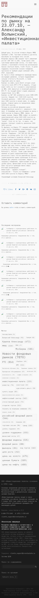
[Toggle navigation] (35, 4)
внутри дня (31, 371)
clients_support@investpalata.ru (14, 517)
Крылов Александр (16, 341)
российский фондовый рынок (17, 417)
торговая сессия (11, 425)
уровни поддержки (15, 432)
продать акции (8, 412)
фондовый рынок (13, 444)
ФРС (20, 365)
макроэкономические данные (12, 395)
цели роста (11, 452)
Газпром (30, 337)
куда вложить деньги (26, 388)
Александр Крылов (8, 334)
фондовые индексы (15, 440)
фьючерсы (10, 448)
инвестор (8, 385)
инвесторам (22, 385)
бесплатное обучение (10, 368)
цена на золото (15, 456)
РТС (8, 362)
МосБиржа (25, 349)
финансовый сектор (11, 436)
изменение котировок (10, 378)
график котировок (24, 375)
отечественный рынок (13, 402)
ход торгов (28, 448)
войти (12, 207)
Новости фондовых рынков (16, 355)
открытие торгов (11, 405)
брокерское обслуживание (13, 371)
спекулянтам (8, 422)
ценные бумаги (14, 460)
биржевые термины (28, 368)
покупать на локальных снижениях (16, 409)
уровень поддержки (11, 429)
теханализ (21, 422)
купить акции (10, 392)
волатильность (8, 375)
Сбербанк (21, 361)
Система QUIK (6, 556)
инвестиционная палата (17, 381)
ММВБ (7, 346)
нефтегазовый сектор (14, 398)
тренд (27, 425)
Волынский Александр (13, 338)
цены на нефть (14, 464)
